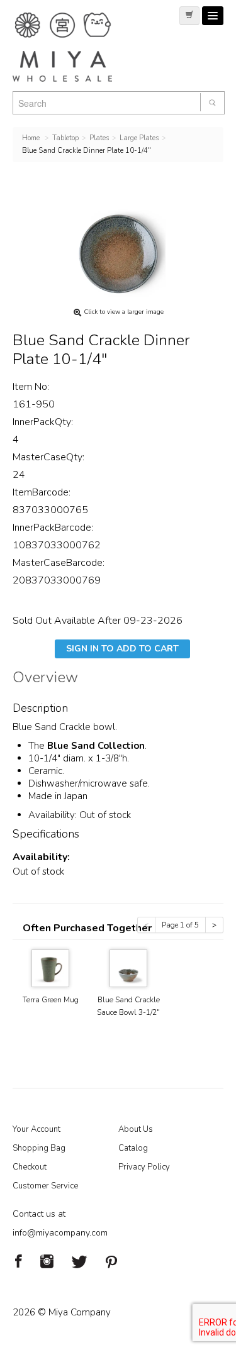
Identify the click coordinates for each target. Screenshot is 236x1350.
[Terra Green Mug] (50, 967)
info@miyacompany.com (60, 1233)
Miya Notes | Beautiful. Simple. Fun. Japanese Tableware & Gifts (75, 47)
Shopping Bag (39, 1148)
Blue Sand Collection (96, 745)
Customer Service (45, 1186)
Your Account (36, 1129)
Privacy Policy (144, 1167)
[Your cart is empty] (189, 15)
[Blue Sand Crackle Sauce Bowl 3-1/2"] (128, 967)
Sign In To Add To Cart (122, 649)
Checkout (30, 1167)
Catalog (133, 1148)
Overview (45, 679)
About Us (135, 1129)
